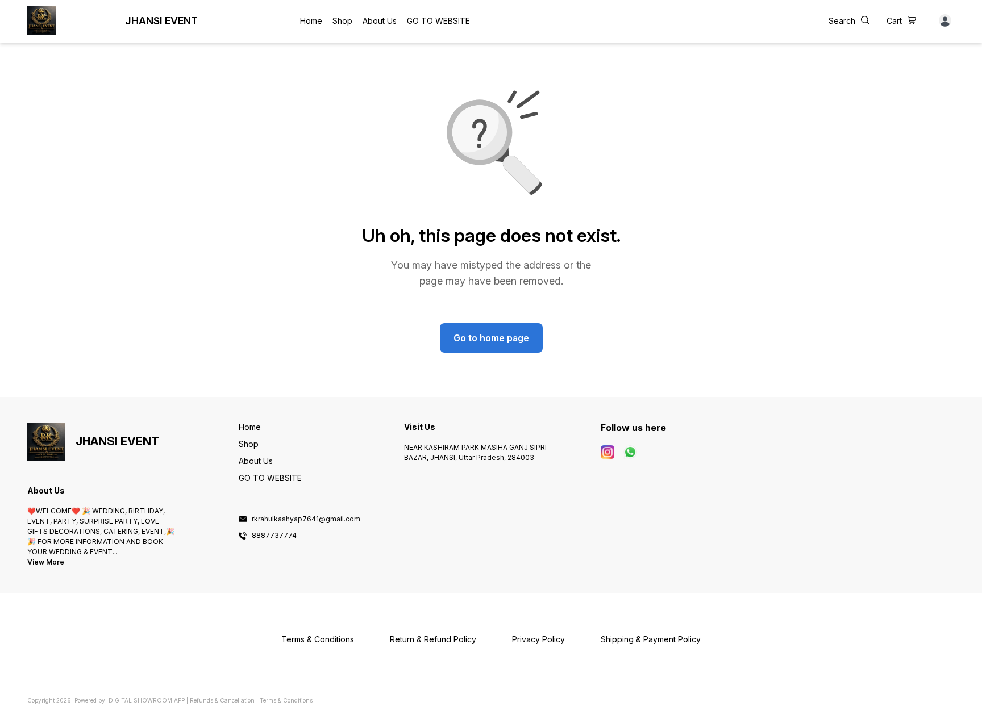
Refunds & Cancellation (222, 700)
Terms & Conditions (286, 700)
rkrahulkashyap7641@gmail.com (306, 519)
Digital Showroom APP (147, 700)
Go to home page (491, 338)
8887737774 (274, 536)
